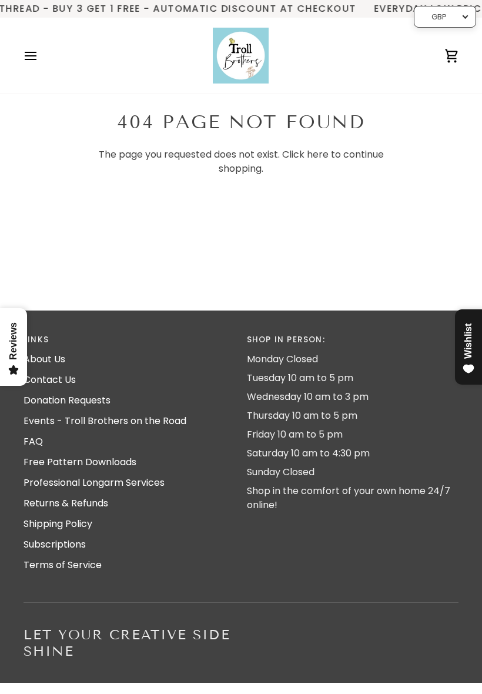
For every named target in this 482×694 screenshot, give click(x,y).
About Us (44, 359)
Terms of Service (63, 565)
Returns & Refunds (66, 503)
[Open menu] (41, 56)
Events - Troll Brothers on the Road (105, 421)
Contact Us (50, 379)
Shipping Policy (58, 523)
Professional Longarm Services (94, 482)
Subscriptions (55, 544)
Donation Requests (67, 400)
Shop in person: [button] (286, 339)
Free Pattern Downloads (80, 462)
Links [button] (36, 339)
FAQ (33, 441)
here (318, 154)
